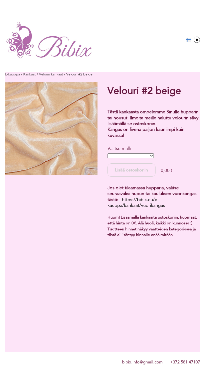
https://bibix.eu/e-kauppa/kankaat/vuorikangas (136, 202)
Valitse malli (119, 148)
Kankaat (29, 74)
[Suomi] (188, 40)
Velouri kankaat (51, 74)
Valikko (197, 40)
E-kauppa (12, 74)
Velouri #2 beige (79, 74)
